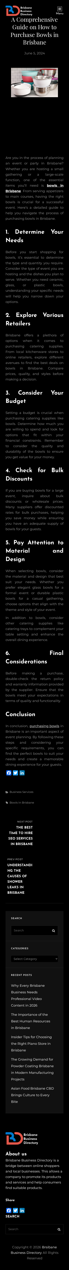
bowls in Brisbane (22, 802)
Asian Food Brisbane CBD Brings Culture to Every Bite (32, 1095)
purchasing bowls (44, 726)
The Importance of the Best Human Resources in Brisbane (30, 1021)
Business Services (21, 792)
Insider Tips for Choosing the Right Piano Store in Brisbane (31, 1043)
